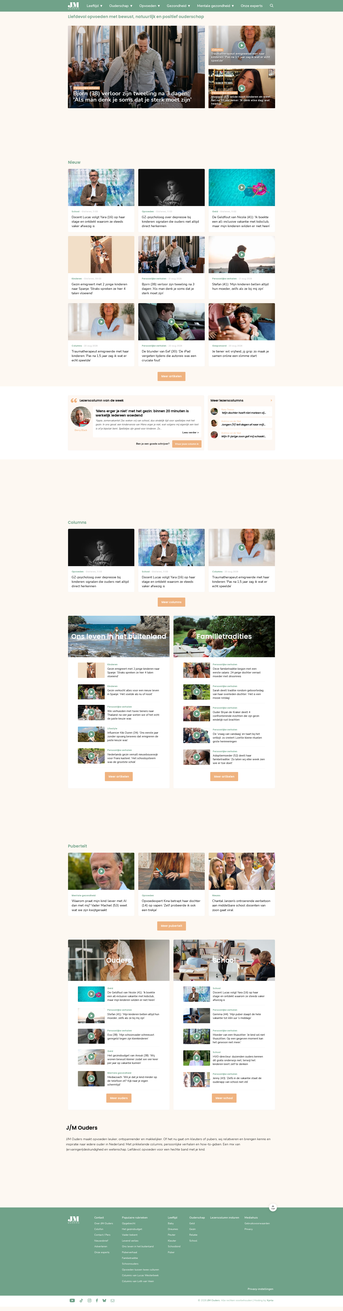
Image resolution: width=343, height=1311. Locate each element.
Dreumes (173, 1229)
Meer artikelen (171, 376)
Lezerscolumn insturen (224, 1217)
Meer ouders (119, 1098)
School (193, 1240)
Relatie (193, 1235)
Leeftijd (93, 5)
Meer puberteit (171, 926)
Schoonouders (130, 1263)
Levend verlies (130, 1240)
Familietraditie (130, 1258)
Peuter (171, 1235)
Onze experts (252, 5)
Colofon (98, 1229)
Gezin (192, 1229)
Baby (171, 1223)
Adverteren (100, 1246)
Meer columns (171, 602)
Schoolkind (174, 1246)
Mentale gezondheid (213, 5)
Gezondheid (176, 5)
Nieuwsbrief (101, 1240)
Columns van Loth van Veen (138, 1281)
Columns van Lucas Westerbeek (140, 1275)
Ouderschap (119, 5)
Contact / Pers (102, 1235)
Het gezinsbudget (132, 1229)
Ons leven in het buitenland (138, 1246)
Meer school (224, 1098)
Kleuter (172, 1240)
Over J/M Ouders (103, 1223)
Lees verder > (190, 432)
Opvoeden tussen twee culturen (140, 1269)
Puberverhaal (129, 1252)
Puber (171, 1252)
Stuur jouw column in (187, 443)
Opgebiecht (128, 1223)
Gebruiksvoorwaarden (257, 1223)
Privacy (249, 1229)
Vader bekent (129, 1235)
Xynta (270, 1300)
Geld (192, 1223)
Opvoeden (147, 5)
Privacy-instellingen (260, 1289)
